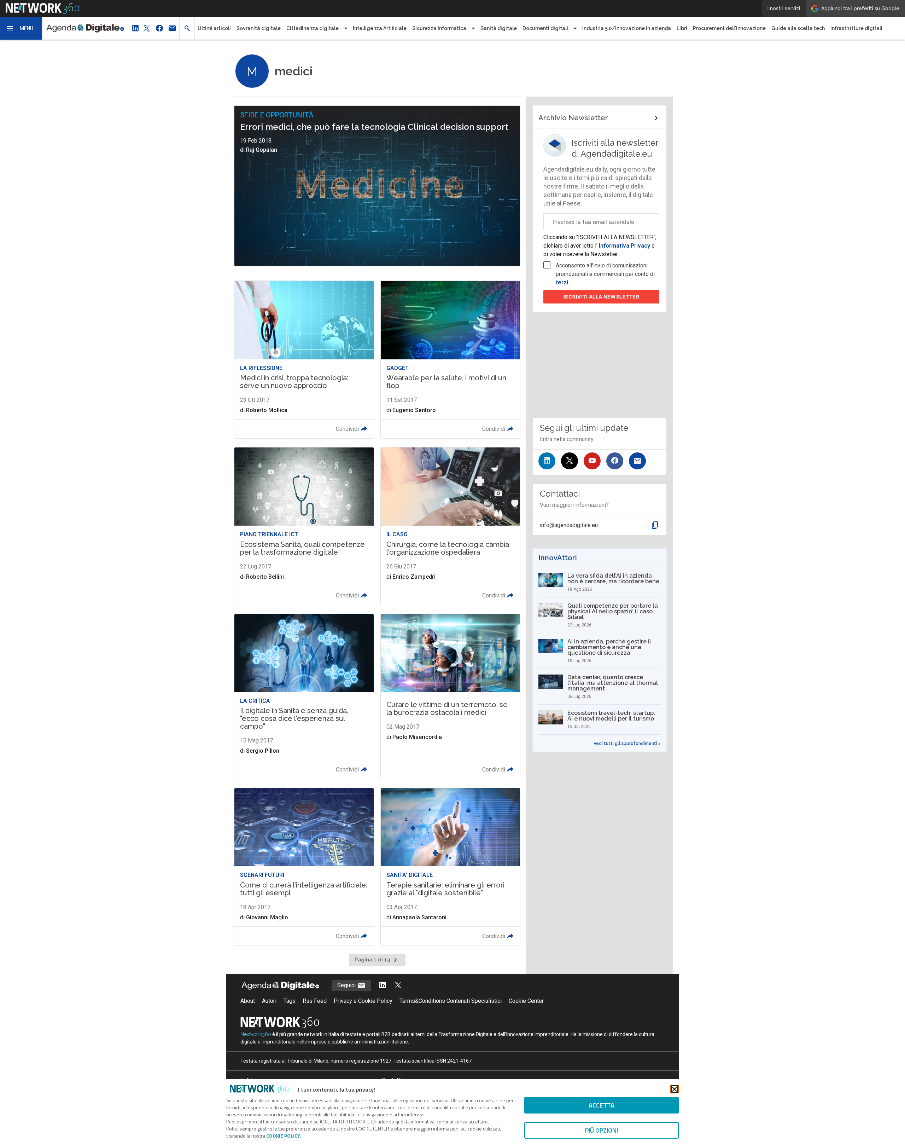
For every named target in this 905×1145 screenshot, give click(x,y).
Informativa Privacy (624, 245)
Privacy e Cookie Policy (363, 1000)
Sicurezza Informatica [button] (439, 28)
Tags (290, 1000)
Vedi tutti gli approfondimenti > (627, 743)
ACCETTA (601, 1105)
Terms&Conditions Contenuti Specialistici (450, 1000)
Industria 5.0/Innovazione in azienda (626, 28)
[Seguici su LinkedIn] (546, 460)
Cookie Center (526, 1000)
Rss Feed (315, 1000)
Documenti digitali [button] (545, 28)
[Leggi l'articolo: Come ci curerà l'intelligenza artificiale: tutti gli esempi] (304, 867)
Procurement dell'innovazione (729, 28)
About (247, 1000)
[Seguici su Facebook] (614, 460)
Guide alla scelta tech (798, 28)
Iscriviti (602, 297)
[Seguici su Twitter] (569, 460)
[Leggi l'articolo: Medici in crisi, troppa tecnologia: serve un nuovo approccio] (304, 359)
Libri (682, 28)
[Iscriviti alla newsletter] (637, 460)
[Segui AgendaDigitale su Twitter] (398, 985)
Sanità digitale (498, 28)
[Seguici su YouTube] (592, 460)
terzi (562, 282)
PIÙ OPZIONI (601, 1130)
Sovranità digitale (259, 28)
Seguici (347, 985)
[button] (21, 28)
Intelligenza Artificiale (380, 28)
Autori (269, 1000)
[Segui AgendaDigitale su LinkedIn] (382, 985)
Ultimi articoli (214, 28)
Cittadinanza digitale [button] (312, 28)
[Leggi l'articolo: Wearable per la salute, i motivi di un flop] (450, 359)
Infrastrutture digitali (856, 28)
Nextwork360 (255, 1034)
